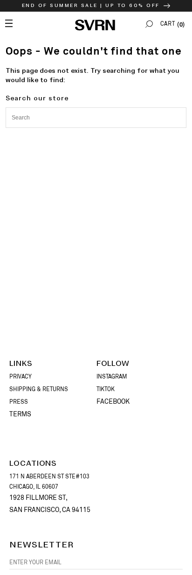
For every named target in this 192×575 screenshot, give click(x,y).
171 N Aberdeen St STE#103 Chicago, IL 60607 (49, 481)
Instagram (111, 376)
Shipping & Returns (38, 389)
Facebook (113, 401)
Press (18, 402)
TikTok (105, 389)
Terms (20, 414)
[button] (149, 24)
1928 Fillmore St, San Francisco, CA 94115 (49, 503)
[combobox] (96, 117)
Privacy (20, 376)
